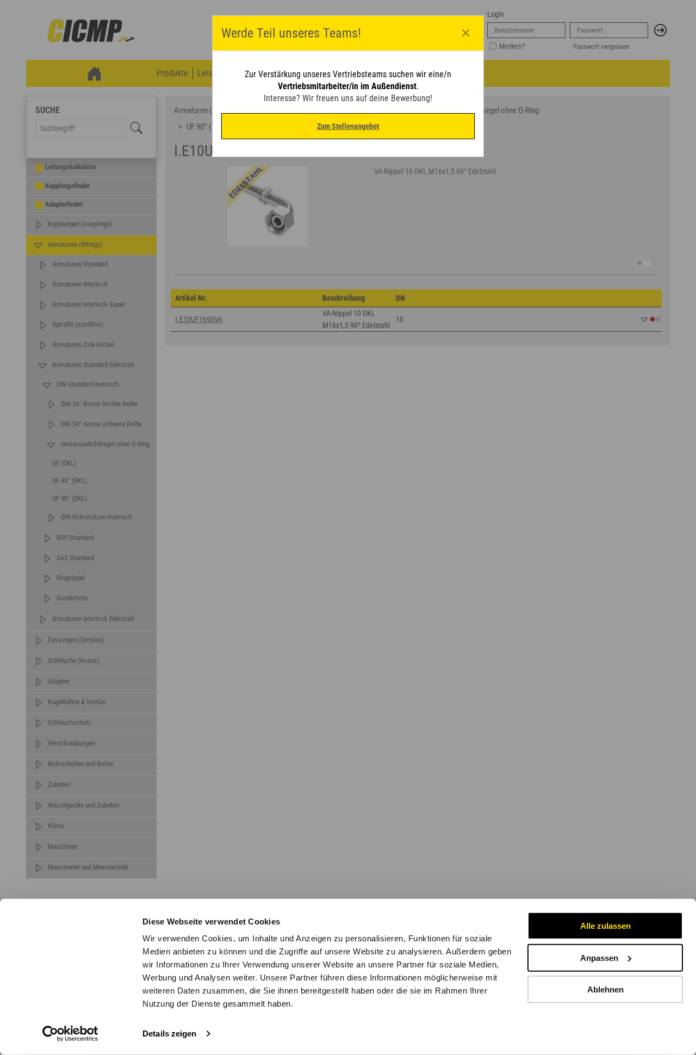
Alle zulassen (605, 925)
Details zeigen (169, 1033)
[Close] (466, 33)
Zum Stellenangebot (348, 126)
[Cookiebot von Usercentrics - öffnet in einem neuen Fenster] (70, 1034)
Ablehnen (605, 989)
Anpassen (599, 957)
